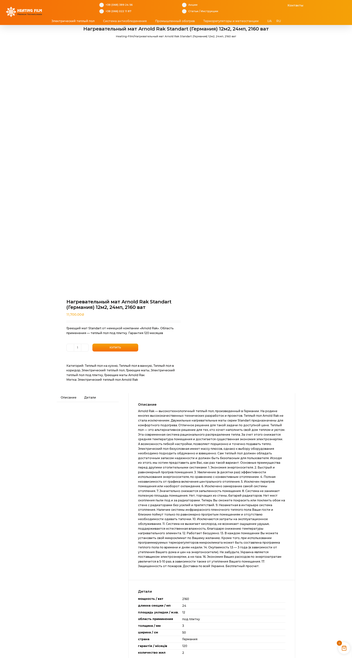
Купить (115, 347)
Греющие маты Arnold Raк (124, 375)
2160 (185, 599)
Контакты (295, 5)
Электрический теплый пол (103, 370)
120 (184, 646)
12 (183, 612)
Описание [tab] (68, 397)
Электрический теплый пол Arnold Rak (108, 379)
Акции (192, 4)
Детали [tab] (90, 397)
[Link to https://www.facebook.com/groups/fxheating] (266, 5)
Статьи (193, 11)
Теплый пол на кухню (101, 365)
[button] (295, 21)
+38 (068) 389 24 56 (119, 4)
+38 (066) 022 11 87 (118, 11)
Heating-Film (124, 36)
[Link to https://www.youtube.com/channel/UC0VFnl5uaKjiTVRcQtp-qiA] (278, 5)
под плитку (191, 619)
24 (184, 605)
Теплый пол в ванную (135, 365)
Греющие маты (137, 370)
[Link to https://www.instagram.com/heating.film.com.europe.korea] (272, 5)
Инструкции (209, 11)
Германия (189, 639)
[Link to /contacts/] (283, 5)
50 (184, 632)
